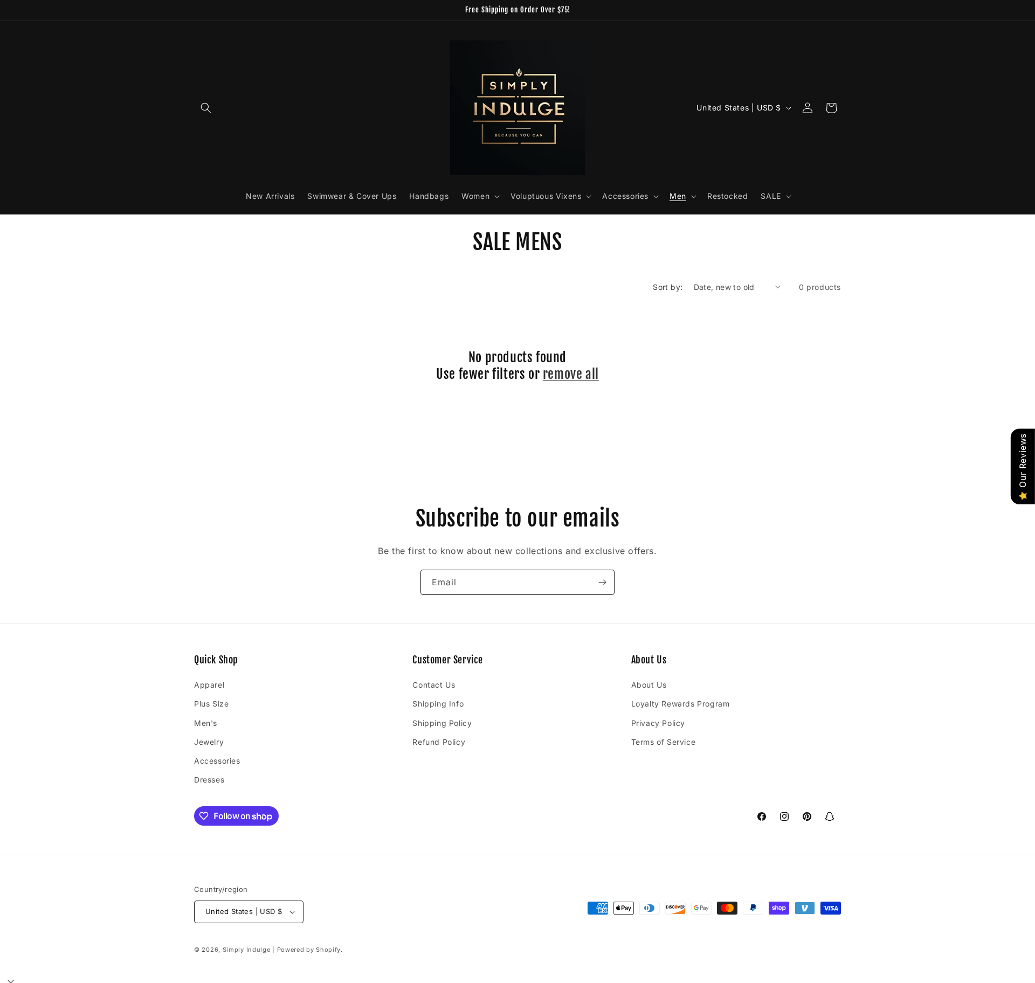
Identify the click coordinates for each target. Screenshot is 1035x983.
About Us (649, 684)
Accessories (217, 760)
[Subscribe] (602, 582)
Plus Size (211, 703)
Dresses (209, 779)
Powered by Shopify (309, 949)
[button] (206, 108)
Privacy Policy (658, 723)
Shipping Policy (442, 723)
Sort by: (667, 287)
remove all (571, 374)
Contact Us (433, 684)
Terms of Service (663, 741)
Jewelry (209, 741)
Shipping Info (438, 703)
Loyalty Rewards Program (680, 703)
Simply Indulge (247, 949)
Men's (205, 723)
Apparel (209, 684)
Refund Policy (438, 741)
